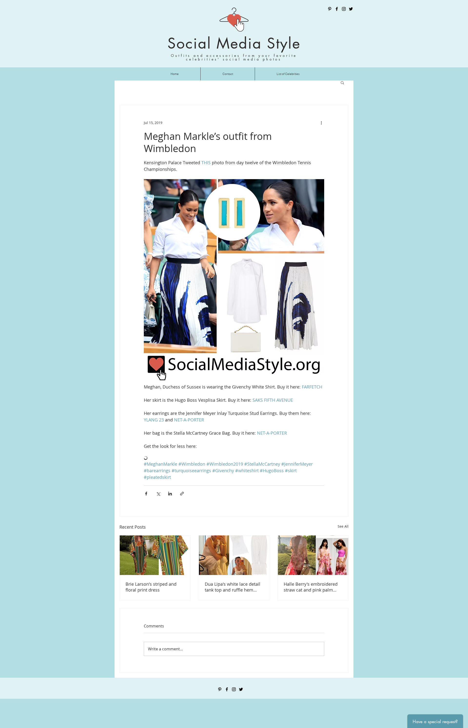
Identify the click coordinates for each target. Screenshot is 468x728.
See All (343, 526)
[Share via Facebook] (146, 493)
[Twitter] (350, 8)
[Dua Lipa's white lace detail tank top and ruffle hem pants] (234, 555)
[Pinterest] (329, 8)
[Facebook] (336, 8)
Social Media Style (234, 43)
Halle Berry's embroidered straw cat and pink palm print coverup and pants (311, 587)
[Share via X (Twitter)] (158, 493)
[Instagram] (343, 8)
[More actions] (321, 123)
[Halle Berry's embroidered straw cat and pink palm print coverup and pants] (313, 555)
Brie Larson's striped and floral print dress (151, 587)
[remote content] (234, 458)
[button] (342, 82)
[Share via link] (182, 493)
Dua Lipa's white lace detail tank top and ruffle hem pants (232, 587)
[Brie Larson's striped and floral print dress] (155, 555)
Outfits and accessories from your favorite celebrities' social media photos (234, 57)
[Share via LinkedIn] (170, 493)
